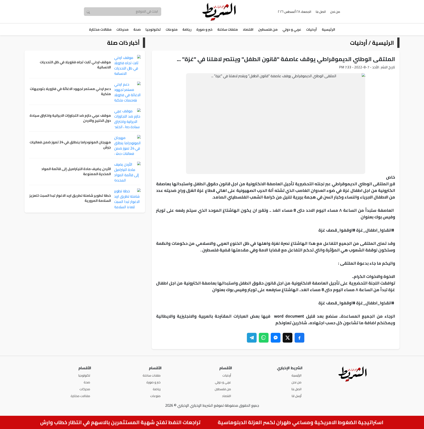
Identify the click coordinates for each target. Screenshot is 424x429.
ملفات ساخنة (227, 29)
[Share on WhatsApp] (264, 338)
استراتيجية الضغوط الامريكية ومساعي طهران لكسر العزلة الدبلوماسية (305, 422)
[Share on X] (287, 338)
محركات (122, 29)
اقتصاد (248, 29)
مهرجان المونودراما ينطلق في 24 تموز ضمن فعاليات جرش (70, 145)
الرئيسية (328, 29)
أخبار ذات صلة (123, 42)
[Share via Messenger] (275, 338)
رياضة (186, 29)
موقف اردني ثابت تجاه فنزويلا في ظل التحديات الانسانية (75, 65)
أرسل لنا (296, 396)
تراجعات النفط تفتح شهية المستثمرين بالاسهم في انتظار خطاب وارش (125, 422)
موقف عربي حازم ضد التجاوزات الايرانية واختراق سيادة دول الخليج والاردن (70, 118)
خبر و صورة (204, 29)
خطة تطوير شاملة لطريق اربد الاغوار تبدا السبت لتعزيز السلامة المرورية (70, 198)
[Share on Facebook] (299, 338)
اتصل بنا (321, 11)
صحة (137, 29)
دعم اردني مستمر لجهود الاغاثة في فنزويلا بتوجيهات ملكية (70, 91)
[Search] (88, 11)
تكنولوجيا (153, 29)
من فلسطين (268, 29)
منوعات (172, 29)
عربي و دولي (291, 29)
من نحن (335, 11)
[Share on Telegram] (252, 338)
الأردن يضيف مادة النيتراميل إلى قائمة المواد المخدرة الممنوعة (76, 171)
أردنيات (311, 29)
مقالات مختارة (100, 29)
